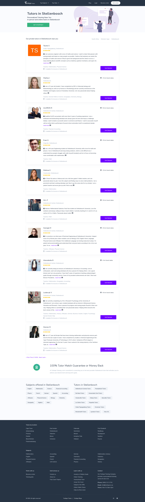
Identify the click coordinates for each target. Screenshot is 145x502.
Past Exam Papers (55, 479)
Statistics (100, 457)
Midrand (76, 439)
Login (95, 3)
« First (27, 357)
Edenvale (76, 428)
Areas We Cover (78, 482)
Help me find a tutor (80, 490)
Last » (44, 357)
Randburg (100, 431)
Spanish (55, 393)
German (46, 393)
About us (52, 477)
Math (48, 402)
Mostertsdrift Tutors (81, 412)
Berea (51, 436)
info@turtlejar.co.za (107, 485)
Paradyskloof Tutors (100, 388)
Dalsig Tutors (93, 398)
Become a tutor (105, 3)
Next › (40, 357)
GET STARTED (38, 25)
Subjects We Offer (79, 485)
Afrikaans (30, 398)
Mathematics (39, 388)
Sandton (100, 436)
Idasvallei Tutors (106, 398)
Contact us (53, 474)
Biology (53, 398)
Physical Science (41, 398)
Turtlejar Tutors (67, 498)
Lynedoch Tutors (95, 412)
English (30, 388)
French (38, 393)
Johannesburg (30, 431)
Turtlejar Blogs (78, 498)
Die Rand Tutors (80, 393)
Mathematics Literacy (104, 454)
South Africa (95, 39)
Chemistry (62, 398)
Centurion (52, 439)
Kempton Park (78, 436)
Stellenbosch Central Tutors (83, 388)
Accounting (65, 393)
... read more (53, 245)
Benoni (76, 434)
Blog (90, 3)
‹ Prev (31, 357)
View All (106, 412)
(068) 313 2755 (107, 482)
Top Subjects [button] (43, 3)
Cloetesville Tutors (81, 398)
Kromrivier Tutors (99, 407)
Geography (31, 402)
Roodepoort (101, 434)
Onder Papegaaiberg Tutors (83, 407)
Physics (30, 393)
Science (49, 388)
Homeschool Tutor (79, 479)
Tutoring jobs (29, 477)
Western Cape (105, 39)
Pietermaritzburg (31, 441)
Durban (28, 436)
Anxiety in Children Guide (81, 474)
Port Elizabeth (102, 428)
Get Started (108, 68)
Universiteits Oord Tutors (95, 393)
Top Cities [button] (54, 3)
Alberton (52, 434)
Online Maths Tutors (80, 487)
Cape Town (29, 428)
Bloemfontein (30, 439)
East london (53, 428)
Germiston (77, 431)
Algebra (40, 402)
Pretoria (28, 434)
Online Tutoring (78, 477)
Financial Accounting (61, 388)
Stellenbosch (115, 39)
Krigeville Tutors (93, 402)
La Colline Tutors (80, 402)
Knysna (100, 439)
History (100, 462)
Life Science (53, 462)
